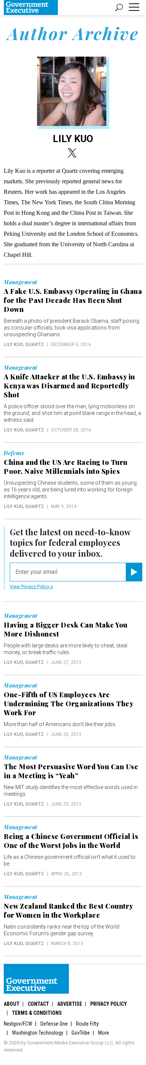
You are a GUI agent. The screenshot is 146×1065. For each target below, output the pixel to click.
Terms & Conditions (37, 1013)
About (11, 1004)
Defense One (54, 1024)
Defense (14, 453)
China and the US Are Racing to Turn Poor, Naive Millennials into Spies (66, 467)
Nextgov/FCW (18, 1024)
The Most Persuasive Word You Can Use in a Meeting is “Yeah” (71, 771)
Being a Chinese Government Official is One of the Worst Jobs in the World (71, 841)
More (103, 1033)
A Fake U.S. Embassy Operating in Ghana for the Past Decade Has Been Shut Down (73, 300)
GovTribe (81, 1033)
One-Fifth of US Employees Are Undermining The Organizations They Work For (68, 703)
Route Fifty (87, 1024)
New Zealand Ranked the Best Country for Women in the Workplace (68, 911)
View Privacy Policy (30, 586)
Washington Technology (37, 1033)
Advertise (69, 1004)
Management (20, 282)
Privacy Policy (108, 1004)
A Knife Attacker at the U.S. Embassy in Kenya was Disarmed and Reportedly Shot (69, 385)
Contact (38, 1004)
